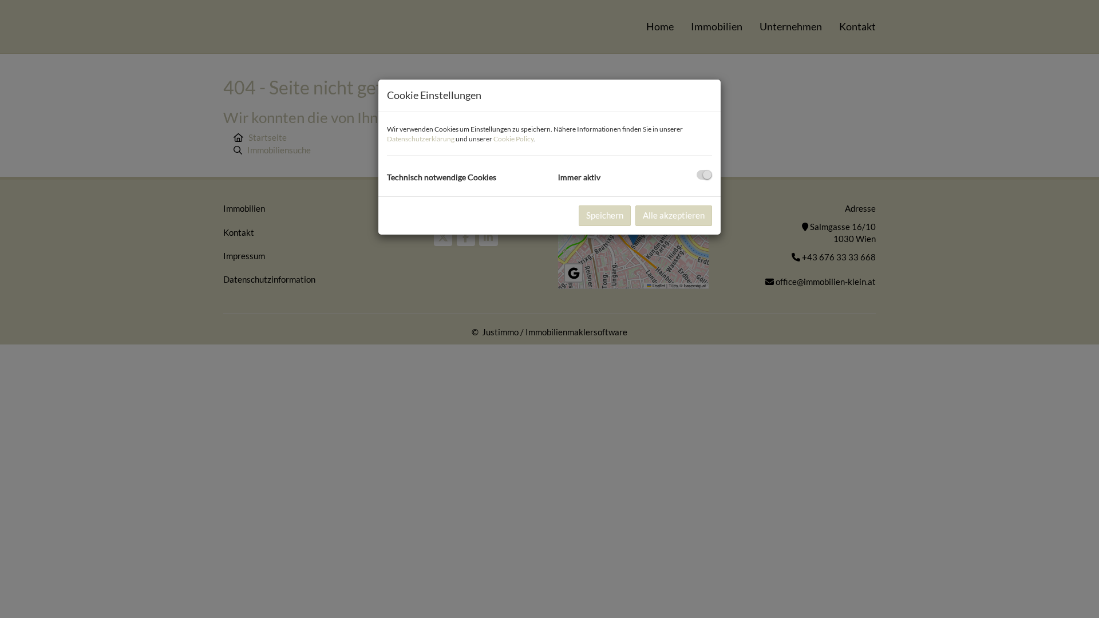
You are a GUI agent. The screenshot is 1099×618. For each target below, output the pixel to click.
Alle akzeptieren (674, 215)
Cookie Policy (513, 138)
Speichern (604, 215)
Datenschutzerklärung (420, 138)
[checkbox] (704, 175)
